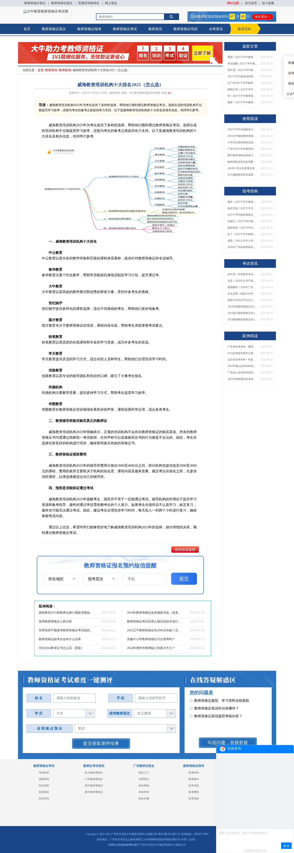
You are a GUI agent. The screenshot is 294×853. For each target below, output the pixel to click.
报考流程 (194, 785)
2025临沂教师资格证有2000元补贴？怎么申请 (242, 313)
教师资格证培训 (185, 29)
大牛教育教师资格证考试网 (144, 92)
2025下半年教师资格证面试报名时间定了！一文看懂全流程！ (242, 214)
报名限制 (144, 785)
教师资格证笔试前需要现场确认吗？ (242, 161)
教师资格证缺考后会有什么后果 (60, 639)
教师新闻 (65, 70)
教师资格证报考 (89, 29)
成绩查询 (44, 779)
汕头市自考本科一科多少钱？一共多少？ (242, 359)
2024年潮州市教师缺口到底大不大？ (151, 648)
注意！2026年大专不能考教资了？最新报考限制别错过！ (242, 280)
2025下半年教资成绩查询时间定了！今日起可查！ (242, 76)
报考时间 (194, 772)
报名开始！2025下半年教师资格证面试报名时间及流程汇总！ (242, 208)
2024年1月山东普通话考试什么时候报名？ (242, 168)
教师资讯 (155, 29)
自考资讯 (216, 29)
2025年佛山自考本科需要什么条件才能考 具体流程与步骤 (242, 366)
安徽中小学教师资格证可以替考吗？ (151, 639)
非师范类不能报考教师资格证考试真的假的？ (66, 630)
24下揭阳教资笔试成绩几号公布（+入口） (242, 174)
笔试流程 (44, 785)
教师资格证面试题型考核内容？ (218, 716)
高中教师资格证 (94, 792)
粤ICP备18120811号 (169, 834)
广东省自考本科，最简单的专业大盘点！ (242, 346)
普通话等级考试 (88, 3)
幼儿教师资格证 (94, 772)
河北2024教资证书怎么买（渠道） (61, 648)
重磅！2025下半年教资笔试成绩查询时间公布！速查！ (242, 57)
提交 (184, 578)
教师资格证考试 (125, 29)
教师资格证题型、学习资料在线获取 (221, 700)
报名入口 (144, 772)
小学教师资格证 (94, 779)
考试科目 (44, 772)
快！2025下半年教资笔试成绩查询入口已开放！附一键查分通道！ (242, 95)
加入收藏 (268, 3)
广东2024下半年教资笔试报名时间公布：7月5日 (242, 148)
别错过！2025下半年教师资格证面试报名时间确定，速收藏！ (242, 221)
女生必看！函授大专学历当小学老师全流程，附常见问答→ (242, 293)
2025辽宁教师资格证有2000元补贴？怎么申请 (154, 630)
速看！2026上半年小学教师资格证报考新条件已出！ (242, 240)
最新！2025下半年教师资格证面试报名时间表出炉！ (242, 102)
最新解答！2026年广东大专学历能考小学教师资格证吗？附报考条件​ (242, 287)
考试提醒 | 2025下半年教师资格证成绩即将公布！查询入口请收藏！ (242, 63)
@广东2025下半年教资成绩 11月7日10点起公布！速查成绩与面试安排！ (242, 82)
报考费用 (194, 792)
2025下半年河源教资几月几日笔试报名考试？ (242, 129)
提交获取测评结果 (101, 743)
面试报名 (44, 792)
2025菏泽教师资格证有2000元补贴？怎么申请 (242, 306)
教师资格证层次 (54, 29)
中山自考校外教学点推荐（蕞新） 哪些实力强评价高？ (242, 353)
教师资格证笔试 (34, 3)
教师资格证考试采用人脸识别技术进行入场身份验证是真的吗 (154, 621)
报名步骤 (144, 798)
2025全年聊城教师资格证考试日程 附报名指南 (242, 135)
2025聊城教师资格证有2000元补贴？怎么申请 (242, 319)
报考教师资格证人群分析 (55, 621)
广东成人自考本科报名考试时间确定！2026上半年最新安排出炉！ (242, 372)
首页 (26, 29)
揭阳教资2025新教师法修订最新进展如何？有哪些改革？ (66, 612)
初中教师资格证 (94, 785)
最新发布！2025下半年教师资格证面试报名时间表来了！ (242, 227)
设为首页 (251, 3)
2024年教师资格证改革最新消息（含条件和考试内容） (154, 612)
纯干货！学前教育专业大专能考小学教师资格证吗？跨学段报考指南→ (242, 274)
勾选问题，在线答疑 (227, 742)
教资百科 (244, 29)
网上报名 (111, 3)
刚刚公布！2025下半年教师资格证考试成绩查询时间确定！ (242, 89)
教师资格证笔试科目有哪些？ (216, 708)
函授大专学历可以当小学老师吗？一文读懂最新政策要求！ (242, 300)
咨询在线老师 (185, 549)
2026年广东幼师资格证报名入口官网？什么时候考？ (242, 247)
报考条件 (194, 779)
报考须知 (194, 798)
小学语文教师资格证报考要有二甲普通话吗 (242, 142)
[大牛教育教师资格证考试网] (45, 11)
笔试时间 (44, 798)
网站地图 (233, 3)
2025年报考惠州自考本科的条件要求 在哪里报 (242, 378)
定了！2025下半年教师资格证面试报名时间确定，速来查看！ (242, 234)
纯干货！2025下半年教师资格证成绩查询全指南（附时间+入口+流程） (242, 70)
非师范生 (144, 779)
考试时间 (144, 792)
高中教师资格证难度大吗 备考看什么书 (242, 155)
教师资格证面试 (61, 3)
